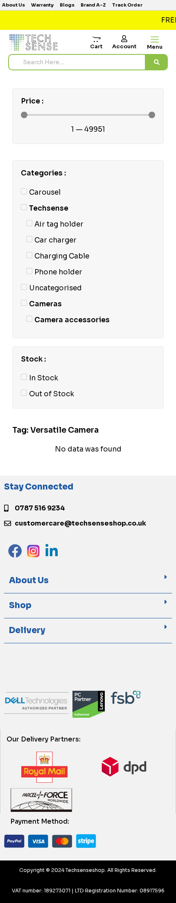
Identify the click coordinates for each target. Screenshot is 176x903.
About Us (29, 580)
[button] (88, 580)
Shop (20, 605)
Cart (96, 46)
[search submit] (157, 62)
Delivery (27, 630)
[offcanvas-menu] (155, 40)
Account (124, 46)
